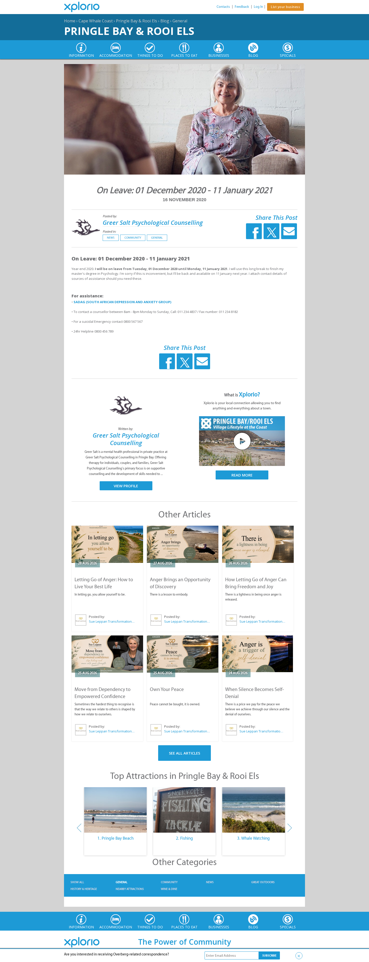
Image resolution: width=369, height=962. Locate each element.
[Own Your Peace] (182, 654)
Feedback (242, 7)
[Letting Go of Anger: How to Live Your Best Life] (107, 544)
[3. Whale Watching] (253, 810)
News (110, 237)
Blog (164, 21)
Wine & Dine (169, 889)
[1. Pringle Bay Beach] (115, 810)
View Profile (126, 485)
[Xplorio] (85, 7)
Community (133, 237)
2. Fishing (184, 838)
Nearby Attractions (130, 889)
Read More (242, 474)
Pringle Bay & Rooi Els (136, 21)
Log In (258, 7)
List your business (285, 7)
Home (69, 21)
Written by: (126, 429)
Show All (77, 882)
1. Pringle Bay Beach (115, 838)
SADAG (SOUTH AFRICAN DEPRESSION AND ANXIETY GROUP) (122, 302)
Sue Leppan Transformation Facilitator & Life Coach (112, 621)
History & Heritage (84, 889)
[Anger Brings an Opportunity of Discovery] (182, 544)
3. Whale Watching (253, 838)
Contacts (223, 7)
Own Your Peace (167, 689)
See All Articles (184, 753)
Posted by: (110, 216)
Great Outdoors (263, 882)
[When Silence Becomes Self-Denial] (257, 653)
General (179, 21)
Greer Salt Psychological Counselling (153, 222)
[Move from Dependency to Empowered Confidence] (107, 654)
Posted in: (109, 231)
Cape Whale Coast (96, 21)
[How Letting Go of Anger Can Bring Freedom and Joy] (258, 544)
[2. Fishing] (184, 810)
